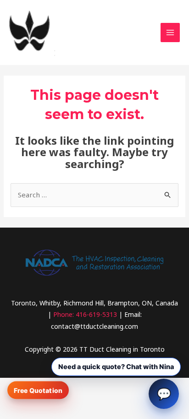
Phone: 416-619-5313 (85, 314)
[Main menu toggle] (170, 33)
